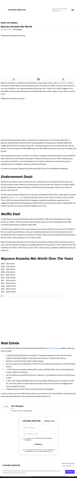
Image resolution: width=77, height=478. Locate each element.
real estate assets (53, 348)
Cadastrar (38, 444)
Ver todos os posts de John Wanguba (21, 411)
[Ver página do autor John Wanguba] (6, 408)
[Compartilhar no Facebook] (38, 79)
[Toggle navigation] (72, 10)
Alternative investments (68, 464)
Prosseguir (69, 472)
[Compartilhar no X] (63, 79)
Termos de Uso (40, 438)
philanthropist (62, 83)
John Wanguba (17, 30)
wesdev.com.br (71, 476)
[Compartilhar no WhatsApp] (14, 79)
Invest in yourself (66, 466)
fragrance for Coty (15, 197)
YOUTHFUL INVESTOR (16, 10)
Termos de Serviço (40, 451)
